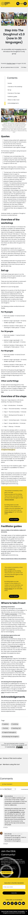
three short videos (15, 646)
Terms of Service (9, 576)
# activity (5, 728)
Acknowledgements (13, 103)
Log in (21, 3)
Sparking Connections (11, 614)
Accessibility (21, 911)
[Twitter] (8, 903)
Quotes (10, 83)
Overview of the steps (14, 93)
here (2, 392)
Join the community (6, 872)
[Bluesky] (4, 903)
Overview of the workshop (15, 86)
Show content (14, 519)
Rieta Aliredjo (8, 834)
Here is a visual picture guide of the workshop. (13, 558)
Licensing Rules (11, 747)
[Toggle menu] (25, 3)
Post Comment (8, 784)
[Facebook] (15, 903)
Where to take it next (13, 100)
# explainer (5, 724)
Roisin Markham (9, 796)
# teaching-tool (15, 728)
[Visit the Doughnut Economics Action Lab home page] (5, 3)
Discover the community (8, 868)
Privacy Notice (8, 512)
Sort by (2, 789)
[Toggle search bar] (17, 3)
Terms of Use (4, 911)
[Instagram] (12, 903)
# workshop (14, 724)
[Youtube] (19, 903)
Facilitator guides (12, 96)
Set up (9, 90)
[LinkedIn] (23, 903)
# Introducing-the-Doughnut (10, 736)
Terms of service (9, 499)
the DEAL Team (11, 63)
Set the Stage (18, 671)
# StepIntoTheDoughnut (8, 450)
